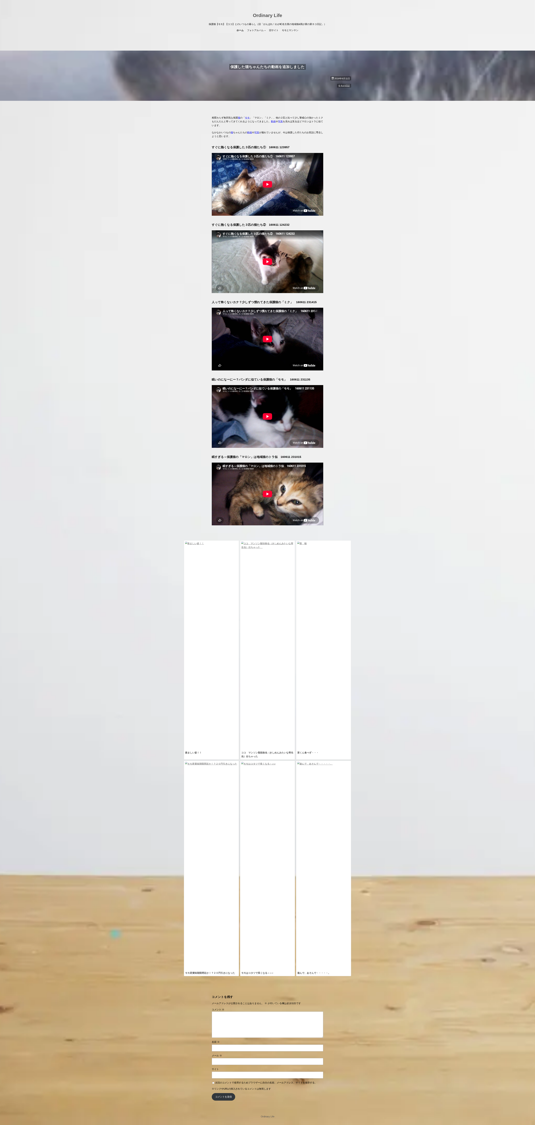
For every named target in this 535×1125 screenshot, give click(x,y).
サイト (215, 1069)
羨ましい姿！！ (193, 752)
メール (217, 1055)
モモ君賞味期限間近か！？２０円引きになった (210, 973)
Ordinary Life (267, 15)
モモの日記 (344, 85)
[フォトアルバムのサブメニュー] (265, 30)
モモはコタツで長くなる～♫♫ (257, 973)
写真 (280, 121)
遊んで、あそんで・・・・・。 (313, 973)
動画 (273, 121)
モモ (247, 117)
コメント (218, 1009)
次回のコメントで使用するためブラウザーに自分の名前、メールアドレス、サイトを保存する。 (266, 1082)
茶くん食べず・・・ (308, 752)
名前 (216, 1042)
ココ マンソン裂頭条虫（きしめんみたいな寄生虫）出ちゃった (267, 754)
